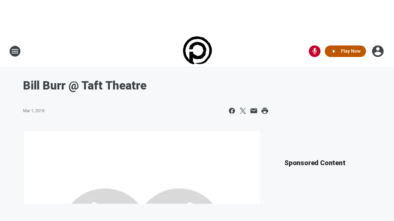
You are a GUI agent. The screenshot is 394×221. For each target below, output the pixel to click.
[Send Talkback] (314, 51)
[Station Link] (197, 51)
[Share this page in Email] (254, 111)
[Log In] (378, 51)
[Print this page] (265, 111)
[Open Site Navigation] (15, 51)
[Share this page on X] (243, 111)
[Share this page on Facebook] (232, 111)
